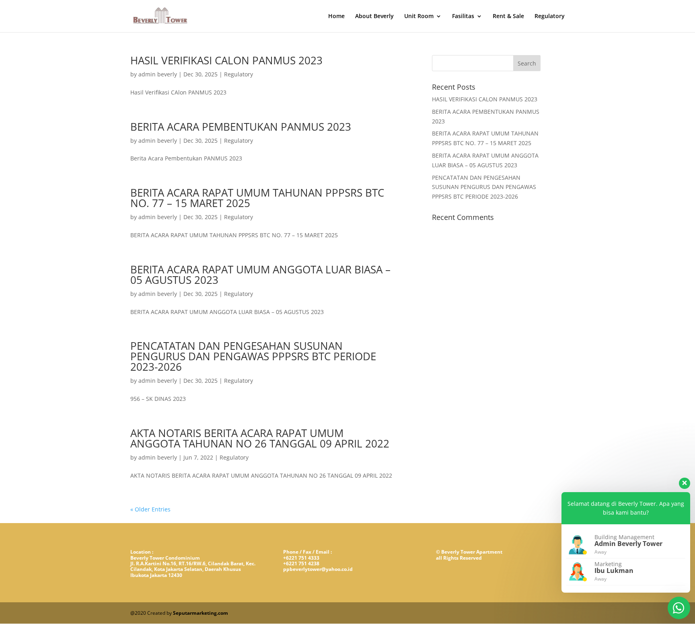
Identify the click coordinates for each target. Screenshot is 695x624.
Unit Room (419, 16)
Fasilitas (463, 16)
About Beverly (374, 16)
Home (336, 16)
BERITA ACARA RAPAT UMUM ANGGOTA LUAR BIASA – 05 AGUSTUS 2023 (260, 274)
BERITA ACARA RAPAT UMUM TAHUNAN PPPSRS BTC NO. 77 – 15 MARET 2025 (257, 197)
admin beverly (157, 74)
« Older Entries (150, 509)
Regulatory (550, 16)
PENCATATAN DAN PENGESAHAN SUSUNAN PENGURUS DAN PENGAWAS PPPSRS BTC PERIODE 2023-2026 (253, 356)
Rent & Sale (508, 16)
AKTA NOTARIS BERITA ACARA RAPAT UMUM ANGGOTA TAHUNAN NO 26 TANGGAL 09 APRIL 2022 (259, 438)
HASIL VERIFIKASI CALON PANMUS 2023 (226, 60)
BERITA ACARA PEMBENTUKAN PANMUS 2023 (240, 126)
